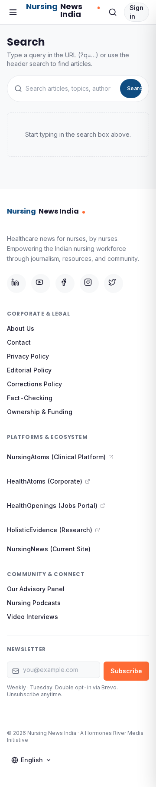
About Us (20, 328)
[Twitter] (113, 283)
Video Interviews (32, 616)
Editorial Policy (29, 370)
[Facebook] (65, 283)
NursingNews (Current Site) (49, 549)
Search (134, 88)
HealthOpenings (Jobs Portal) (52, 505)
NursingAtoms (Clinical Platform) (56, 457)
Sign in (136, 12)
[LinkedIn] (16, 283)
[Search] (112, 12)
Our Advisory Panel (36, 589)
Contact (19, 342)
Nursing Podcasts (34, 602)
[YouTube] (40, 283)
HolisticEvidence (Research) (49, 529)
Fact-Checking (29, 398)
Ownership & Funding (39, 411)
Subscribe (126, 671)
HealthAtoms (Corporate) (44, 481)
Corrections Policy (34, 384)
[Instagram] (89, 283)
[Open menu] (13, 12)
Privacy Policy (28, 356)
